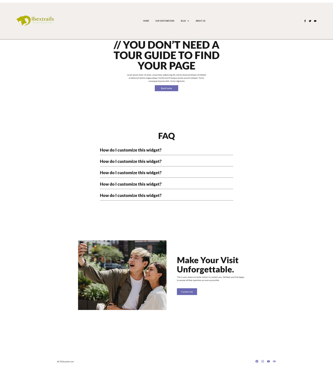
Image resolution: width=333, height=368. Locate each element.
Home (146, 21)
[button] (166, 150)
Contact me (187, 291)
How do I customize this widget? (131, 149)
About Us (200, 21)
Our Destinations (164, 21)
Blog (183, 21)
